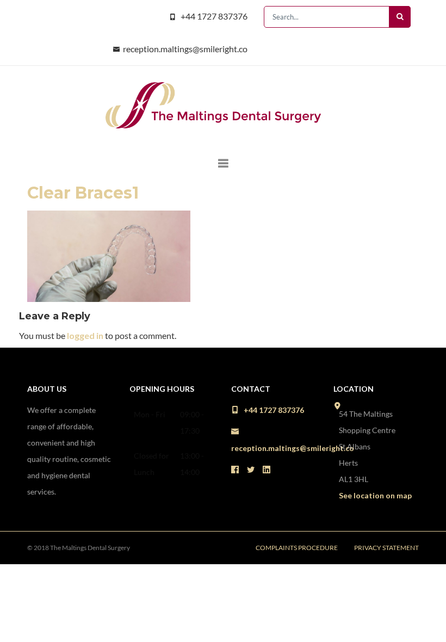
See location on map (375, 495)
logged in (85, 335)
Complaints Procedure (297, 548)
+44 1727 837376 (214, 16)
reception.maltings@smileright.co (185, 49)
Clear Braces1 (83, 193)
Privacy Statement (386, 548)
